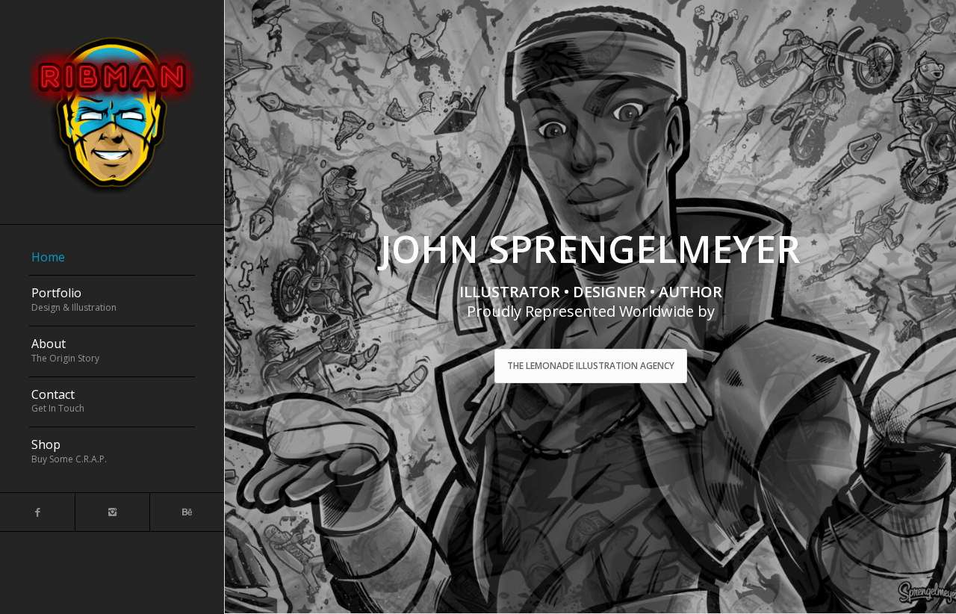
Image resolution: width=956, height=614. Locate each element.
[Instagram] (112, 512)
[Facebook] (37, 512)
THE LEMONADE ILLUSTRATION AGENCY (590, 365)
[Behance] (186, 512)
